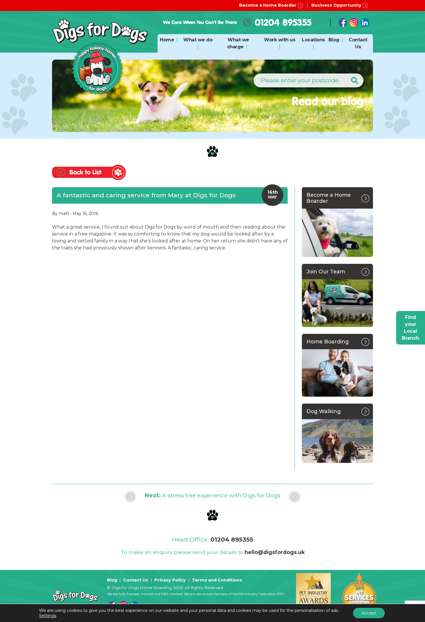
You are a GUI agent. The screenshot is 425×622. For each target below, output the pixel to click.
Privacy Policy (170, 580)
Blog (333, 40)
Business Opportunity (337, 5)
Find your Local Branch (410, 327)
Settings (47, 615)
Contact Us (135, 580)
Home (167, 40)
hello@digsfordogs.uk (275, 552)
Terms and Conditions (217, 580)
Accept (369, 613)
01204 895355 (283, 22)
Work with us (279, 40)
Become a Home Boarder (268, 5)
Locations (313, 40)
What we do (197, 40)
